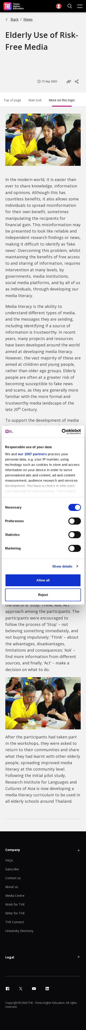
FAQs (9, 860)
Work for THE (15, 904)
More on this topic (62, 100)
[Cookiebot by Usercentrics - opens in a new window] (62, 432)
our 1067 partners (32, 454)
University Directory (19, 931)
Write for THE (15, 913)
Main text (35, 100)
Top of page (12, 100)
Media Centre (14, 895)
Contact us (13, 878)
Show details (62, 566)
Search (69, 6)
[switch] (74, 521)
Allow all (43, 580)
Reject (43, 595)
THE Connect (14, 922)
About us (11, 887)
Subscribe (12, 869)
